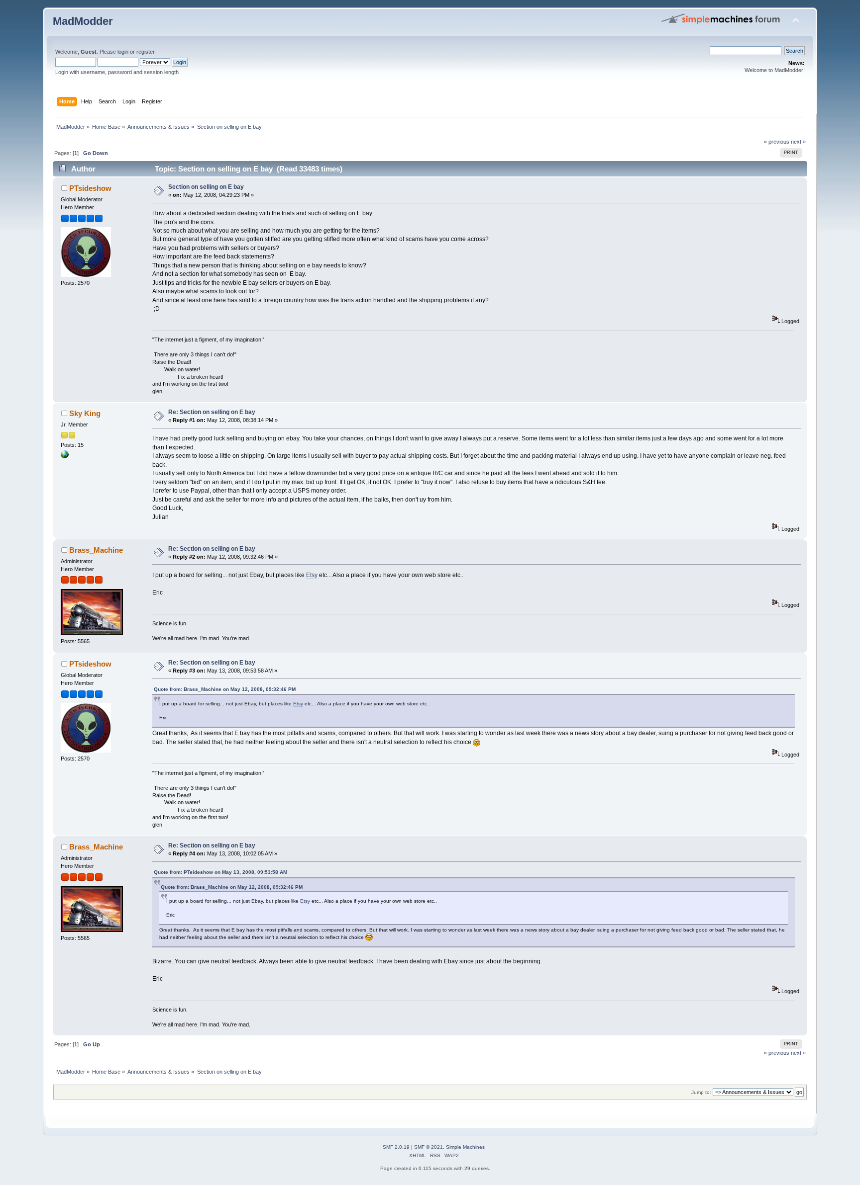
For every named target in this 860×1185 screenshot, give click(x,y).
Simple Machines (465, 1147)
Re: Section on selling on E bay (211, 412)
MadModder (83, 21)
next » (798, 142)
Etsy (312, 575)
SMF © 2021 (428, 1147)
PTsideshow (90, 188)
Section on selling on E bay (206, 186)
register (145, 52)
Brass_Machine (96, 550)
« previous (776, 142)
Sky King (85, 413)
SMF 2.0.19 (396, 1147)
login (122, 52)
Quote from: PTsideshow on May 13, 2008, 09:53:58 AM (220, 872)
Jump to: (701, 1092)
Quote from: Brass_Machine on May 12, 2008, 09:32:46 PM (225, 689)
